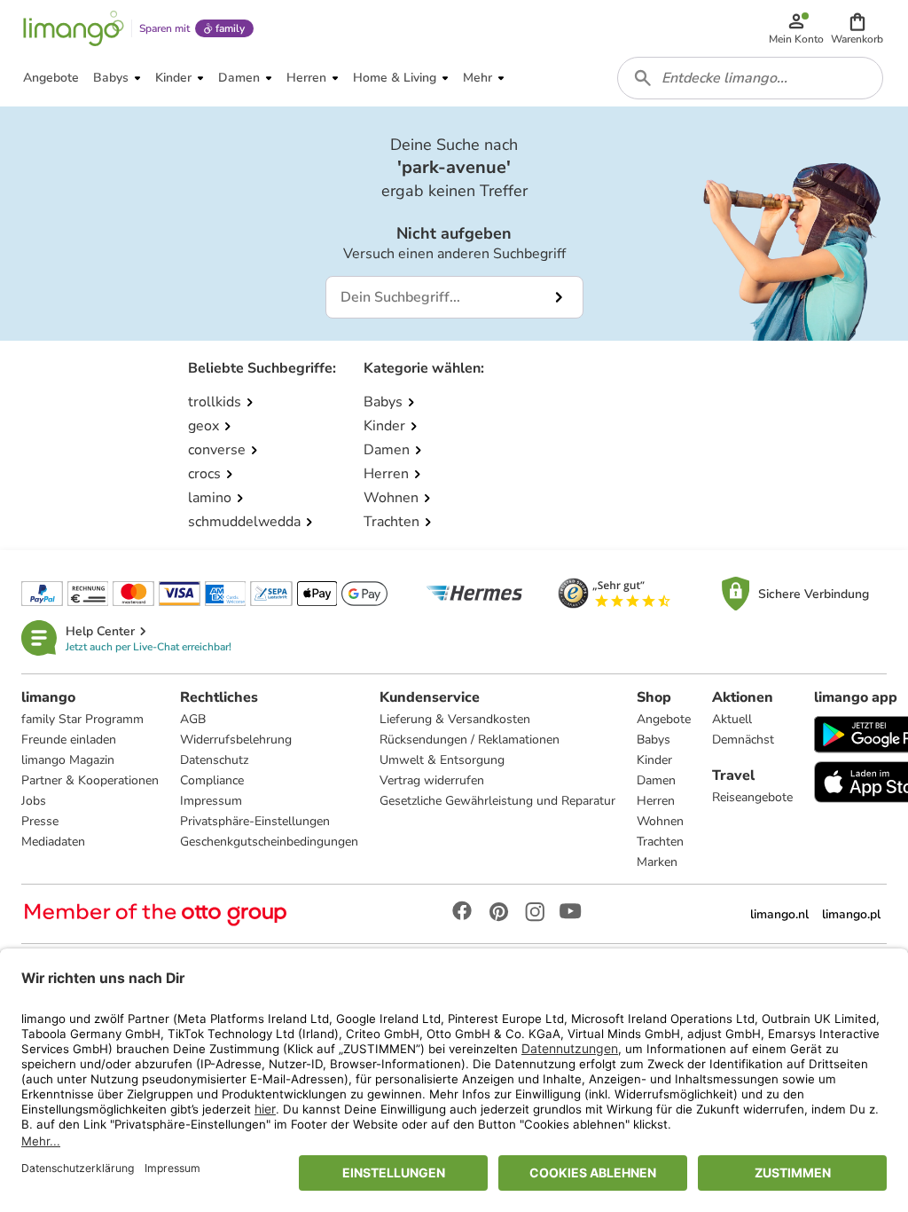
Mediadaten (53, 841)
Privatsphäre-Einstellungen (255, 821)
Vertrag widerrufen (432, 780)
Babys (653, 739)
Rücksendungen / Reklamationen (470, 739)
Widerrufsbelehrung (236, 739)
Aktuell (732, 719)
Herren (656, 800)
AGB (193, 719)
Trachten (660, 841)
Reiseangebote (752, 797)
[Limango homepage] (73, 28)
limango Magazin (67, 760)
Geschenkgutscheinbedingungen (269, 841)
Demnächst (743, 739)
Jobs (33, 800)
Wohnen (660, 821)
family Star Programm (82, 719)
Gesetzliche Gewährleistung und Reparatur (497, 800)
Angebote (664, 719)
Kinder (654, 760)
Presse (40, 821)
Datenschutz (214, 760)
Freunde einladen (68, 739)
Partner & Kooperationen (90, 780)
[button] (857, 28)
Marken (657, 862)
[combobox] (750, 78)
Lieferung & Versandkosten (455, 719)
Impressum (211, 800)
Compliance (212, 780)
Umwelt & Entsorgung (442, 760)
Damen (656, 780)
